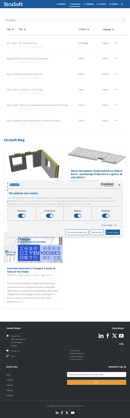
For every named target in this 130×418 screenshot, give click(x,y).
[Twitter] (114, 335)
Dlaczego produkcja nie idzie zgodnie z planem (40, 120)
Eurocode (48, 275)
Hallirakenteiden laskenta (30, 74)
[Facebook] (107, 335)
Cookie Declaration (77, 356)
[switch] (49, 216)
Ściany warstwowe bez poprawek (34, 58)
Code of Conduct (76, 359)
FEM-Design (34, 275)
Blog (27, 275)
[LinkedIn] (101, 335)
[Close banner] (119, 185)
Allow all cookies (112, 232)
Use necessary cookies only (77, 232)
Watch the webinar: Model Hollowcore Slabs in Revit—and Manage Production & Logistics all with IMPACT (97, 174)
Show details (107, 225)
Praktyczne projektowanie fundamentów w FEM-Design (43, 105)
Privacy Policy (74, 350)
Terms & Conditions (77, 353)
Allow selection (97, 232)
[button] (122, 4)
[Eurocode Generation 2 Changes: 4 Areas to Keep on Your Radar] (33, 247)
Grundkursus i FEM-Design (31, 89)
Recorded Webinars (28, 43)
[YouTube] (121, 335)
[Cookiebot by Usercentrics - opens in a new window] (103, 185)
